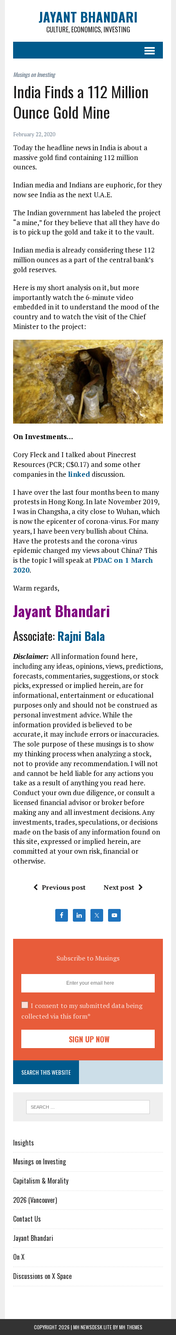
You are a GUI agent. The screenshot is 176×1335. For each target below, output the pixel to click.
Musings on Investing (39, 1161)
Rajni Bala (81, 635)
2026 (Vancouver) (35, 1200)
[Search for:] (88, 1106)
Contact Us (27, 1219)
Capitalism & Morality (40, 1181)
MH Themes (130, 1327)
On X (19, 1257)
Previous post (64, 887)
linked (79, 474)
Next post (119, 887)
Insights (23, 1143)
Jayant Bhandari (33, 1238)
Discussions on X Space (42, 1276)
